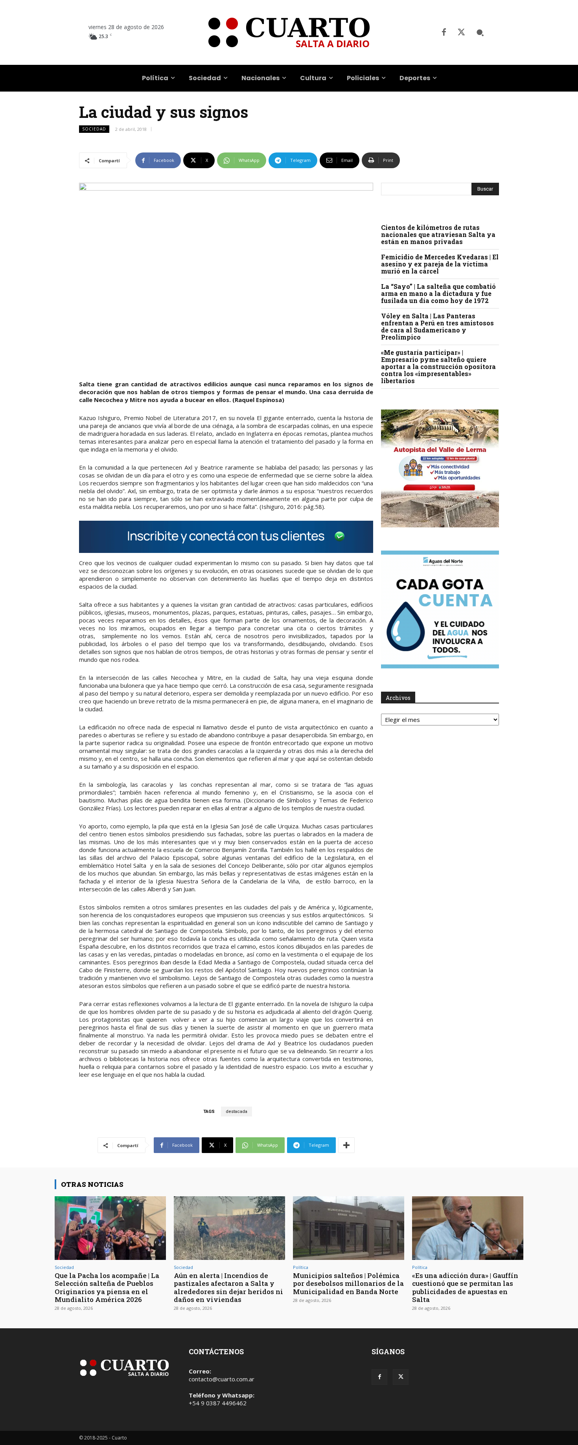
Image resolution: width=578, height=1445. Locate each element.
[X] (461, 32)
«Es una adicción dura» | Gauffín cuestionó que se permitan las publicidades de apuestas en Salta (465, 1287)
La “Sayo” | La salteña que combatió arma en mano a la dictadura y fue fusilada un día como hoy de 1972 (438, 293)
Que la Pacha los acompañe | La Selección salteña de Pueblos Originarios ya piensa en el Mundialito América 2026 (107, 1287)
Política (300, 1267)
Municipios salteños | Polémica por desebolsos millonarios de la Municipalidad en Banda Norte (348, 1283)
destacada (236, 1111)
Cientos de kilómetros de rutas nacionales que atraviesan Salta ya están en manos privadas (438, 234)
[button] (480, 32)
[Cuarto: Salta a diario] (289, 32)
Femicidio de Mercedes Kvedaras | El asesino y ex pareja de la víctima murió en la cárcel (440, 264)
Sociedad (94, 129)
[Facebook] (444, 32)
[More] (346, 1145)
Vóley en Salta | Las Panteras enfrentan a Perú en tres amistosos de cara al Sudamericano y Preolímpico (437, 326)
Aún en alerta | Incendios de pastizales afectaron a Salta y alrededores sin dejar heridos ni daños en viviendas (228, 1287)
